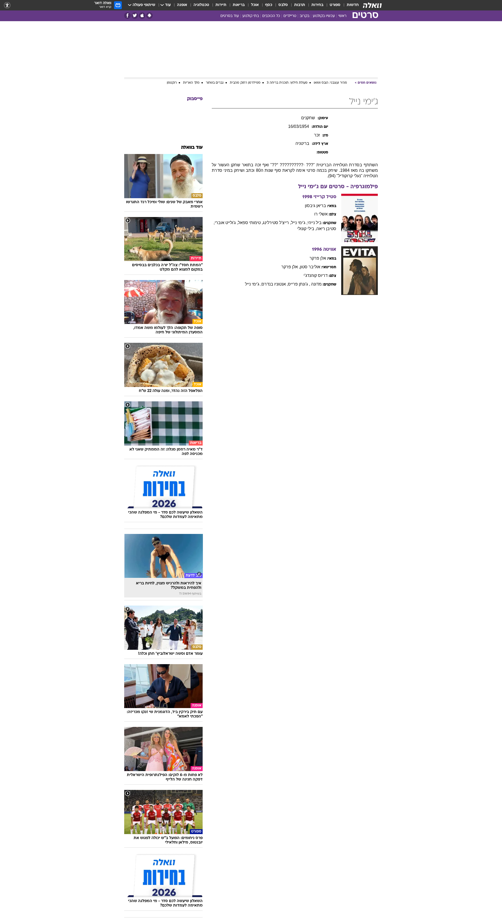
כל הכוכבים (271, 16)
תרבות (299, 5)
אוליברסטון (310, 267)
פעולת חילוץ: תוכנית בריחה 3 (287, 82)
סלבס (283, 5)
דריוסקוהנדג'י (316, 275)
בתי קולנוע (250, 16)
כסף (268, 5)
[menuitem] (349, 5)
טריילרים (289, 16)
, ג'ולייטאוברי (226, 222)
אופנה (182, 5)
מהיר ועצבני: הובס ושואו (330, 82)
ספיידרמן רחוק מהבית (245, 82)
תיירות (220, 5)
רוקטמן (172, 82)
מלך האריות (191, 82)
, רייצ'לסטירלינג (277, 222)
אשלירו (321, 214)
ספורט (335, 5)
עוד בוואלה (192, 147)
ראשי (342, 16)
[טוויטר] (135, 15)
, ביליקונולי (306, 228)
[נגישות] (7, 5)
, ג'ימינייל (299, 222)
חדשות (353, 5)
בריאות (239, 5)
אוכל (255, 5)
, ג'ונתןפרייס (299, 284)
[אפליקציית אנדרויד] (149, 15)
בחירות (317, 5)
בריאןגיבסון (315, 205)
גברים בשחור (215, 82)
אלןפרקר (318, 258)
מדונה (316, 284)
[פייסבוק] (127, 15)
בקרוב (304, 16)
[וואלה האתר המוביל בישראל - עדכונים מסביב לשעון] (372, 5)
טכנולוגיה (201, 5)
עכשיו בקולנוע (324, 16)
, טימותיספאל (250, 222)
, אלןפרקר (290, 267)
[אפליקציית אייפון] (142, 15)
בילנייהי (314, 222)
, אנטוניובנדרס (274, 284)
